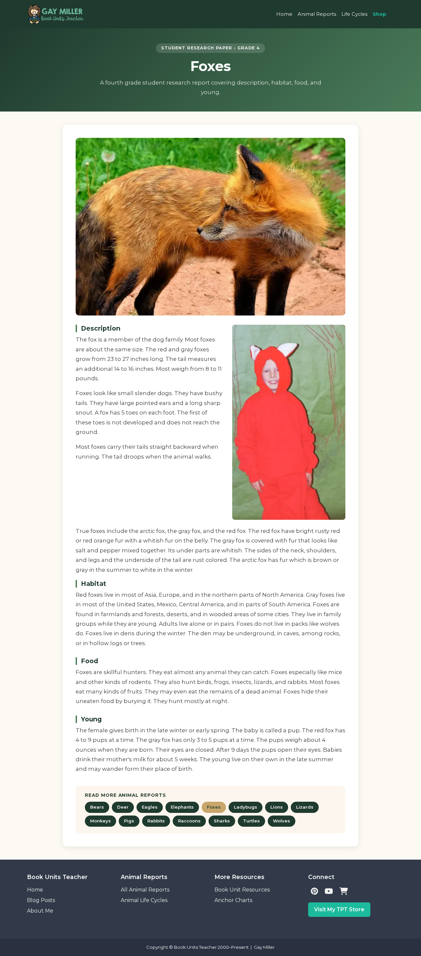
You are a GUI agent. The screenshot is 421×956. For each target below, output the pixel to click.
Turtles (251, 820)
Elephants (182, 807)
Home (284, 14)
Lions (276, 807)
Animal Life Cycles (144, 900)
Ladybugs (245, 807)
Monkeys (100, 820)
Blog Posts (41, 900)
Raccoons (189, 820)
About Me (40, 911)
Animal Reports (317, 14)
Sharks (222, 820)
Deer (123, 807)
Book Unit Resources (242, 890)
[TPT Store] (343, 891)
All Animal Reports (145, 890)
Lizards (304, 807)
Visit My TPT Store (339, 909)
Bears (97, 807)
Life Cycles (354, 14)
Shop (379, 14)
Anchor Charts (233, 900)
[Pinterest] (314, 891)
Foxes (214, 807)
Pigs (129, 820)
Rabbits (156, 820)
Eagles (150, 807)
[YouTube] (329, 891)
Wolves (281, 820)
